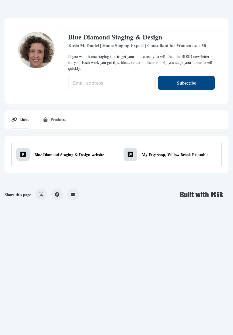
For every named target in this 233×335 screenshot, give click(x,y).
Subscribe (186, 82)
